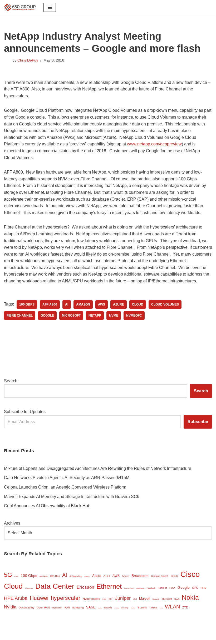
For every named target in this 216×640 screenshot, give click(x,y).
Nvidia (10, 607)
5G (8, 574)
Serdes (133, 608)
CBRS (174, 576)
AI (66, 304)
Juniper (123, 598)
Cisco (190, 574)
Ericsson (85, 587)
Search (10, 381)
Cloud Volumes (165, 304)
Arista (96, 576)
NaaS (176, 599)
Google (47, 315)
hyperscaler (65, 598)
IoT (111, 598)
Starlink (142, 607)
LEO (135, 599)
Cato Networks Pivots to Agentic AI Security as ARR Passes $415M (66, 477)
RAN (67, 607)
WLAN (172, 606)
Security (124, 608)
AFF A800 (49, 304)
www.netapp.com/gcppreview (154, 144)
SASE (91, 607)
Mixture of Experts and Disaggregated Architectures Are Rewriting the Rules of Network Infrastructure (97, 468)
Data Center (54, 586)
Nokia (190, 597)
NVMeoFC (134, 315)
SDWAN (108, 608)
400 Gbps (44, 576)
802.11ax (55, 576)
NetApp (95, 315)
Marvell (144, 599)
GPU (195, 587)
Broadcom (140, 575)
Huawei (39, 598)
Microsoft (71, 315)
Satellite (100, 608)
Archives (12, 523)
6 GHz (16, 576)
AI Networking (76, 576)
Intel (104, 599)
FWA (172, 587)
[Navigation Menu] (49, 7)
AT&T (107, 576)
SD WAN (116, 608)
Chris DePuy (27, 60)
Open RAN (43, 607)
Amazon (83, 304)
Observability (26, 607)
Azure (118, 304)
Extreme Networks (140, 588)
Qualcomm (57, 608)
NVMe (113, 315)
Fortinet (162, 587)
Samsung (78, 607)
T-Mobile (153, 608)
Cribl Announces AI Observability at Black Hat (46, 506)
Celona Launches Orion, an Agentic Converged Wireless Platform (65, 487)
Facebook (151, 588)
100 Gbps (27, 304)
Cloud (137, 304)
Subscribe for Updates (25, 411)
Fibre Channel (20, 315)
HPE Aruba (15, 598)
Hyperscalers (91, 598)
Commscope (29, 588)
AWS (101, 304)
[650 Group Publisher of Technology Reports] (20, 7)
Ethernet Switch (129, 588)
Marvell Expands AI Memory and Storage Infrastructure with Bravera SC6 (71, 496)
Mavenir (156, 599)
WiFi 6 (161, 608)
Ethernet (109, 586)
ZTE (185, 607)
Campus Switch (159, 576)
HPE (203, 587)
